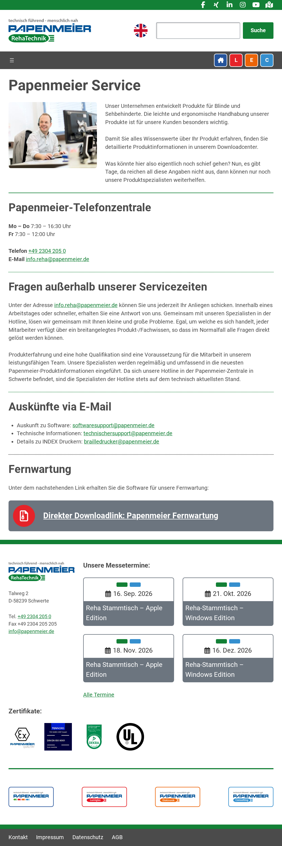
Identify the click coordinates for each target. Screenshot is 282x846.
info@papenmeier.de (31, 631)
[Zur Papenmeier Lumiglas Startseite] (104, 796)
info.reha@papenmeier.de (57, 259)
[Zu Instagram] (242, 5)
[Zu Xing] (216, 5)
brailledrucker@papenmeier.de (121, 442)
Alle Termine (98, 695)
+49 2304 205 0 (47, 251)
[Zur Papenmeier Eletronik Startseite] (177, 796)
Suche (258, 30)
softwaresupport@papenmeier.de (113, 425)
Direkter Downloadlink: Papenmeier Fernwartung (130, 515)
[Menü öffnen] (12, 60)
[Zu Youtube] (255, 5)
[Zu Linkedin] (229, 5)
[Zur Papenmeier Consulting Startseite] (251, 796)
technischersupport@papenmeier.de (127, 433)
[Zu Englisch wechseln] (141, 30)
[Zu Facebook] (203, 5)
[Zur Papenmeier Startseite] (31, 796)
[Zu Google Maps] (269, 5)
